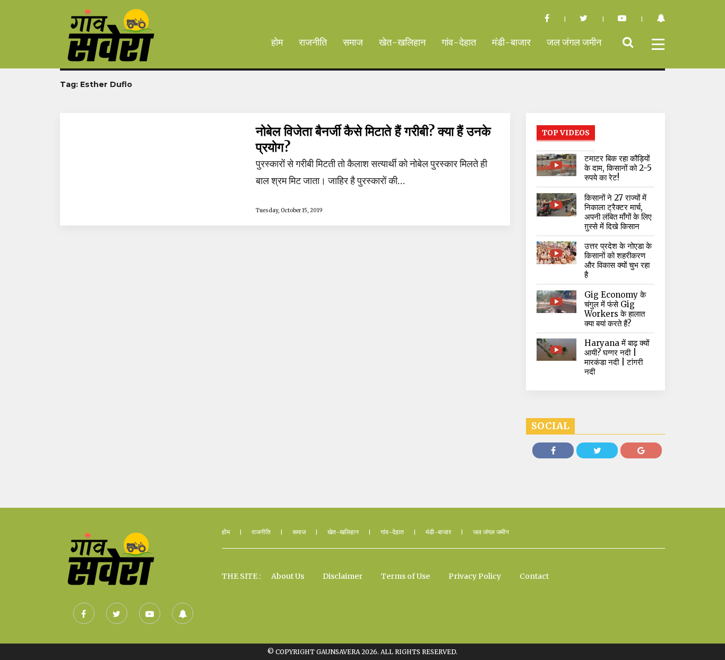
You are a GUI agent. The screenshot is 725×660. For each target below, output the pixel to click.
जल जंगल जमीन (574, 42)
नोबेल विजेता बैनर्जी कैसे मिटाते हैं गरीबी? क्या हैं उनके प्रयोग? (373, 139)
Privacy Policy (474, 576)
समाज (353, 42)
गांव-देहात (459, 42)
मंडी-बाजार (511, 42)
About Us (287, 576)
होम (277, 42)
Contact (534, 576)
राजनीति (313, 42)
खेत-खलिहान (402, 42)
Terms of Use (405, 576)
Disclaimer (342, 576)
